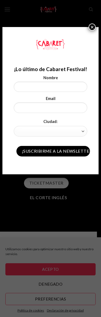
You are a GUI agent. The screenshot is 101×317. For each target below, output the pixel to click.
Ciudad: (50, 121)
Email (50, 98)
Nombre (50, 77)
